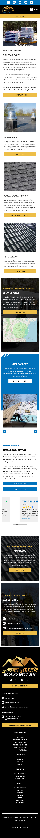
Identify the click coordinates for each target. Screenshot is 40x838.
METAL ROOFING (10, 257)
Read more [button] (13, 518)
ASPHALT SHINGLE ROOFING (16, 196)
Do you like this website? (20, 827)
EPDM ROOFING (10, 137)
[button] (4, 431)
